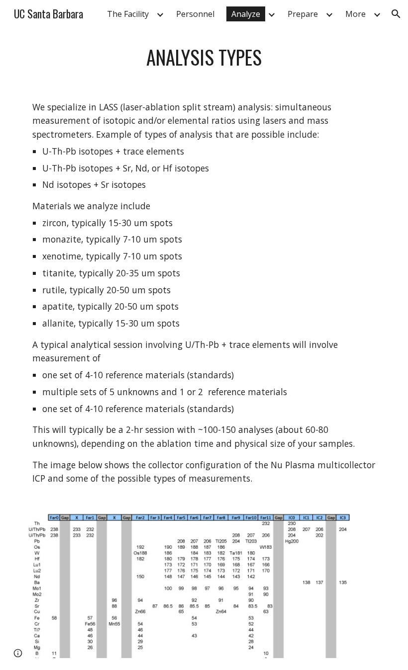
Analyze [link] (245, 13)
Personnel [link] (195, 13)
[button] (396, 14)
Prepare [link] (303, 13)
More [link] (355, 13)
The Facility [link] (128, 13)
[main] (204, 57)
